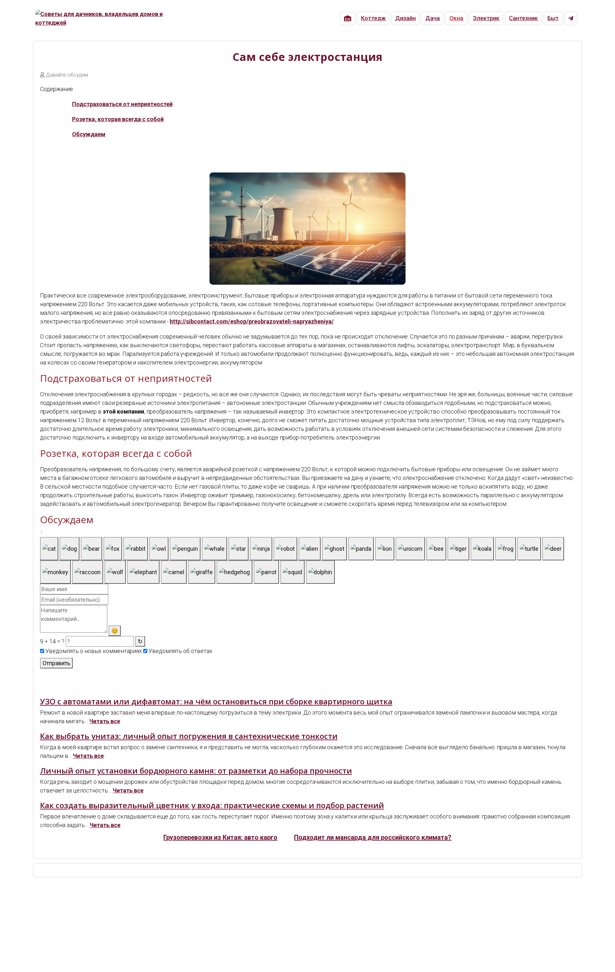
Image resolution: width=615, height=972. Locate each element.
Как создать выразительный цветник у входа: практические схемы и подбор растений (212, 805)
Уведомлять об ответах (179, 651)
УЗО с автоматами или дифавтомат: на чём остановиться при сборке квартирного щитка (216, 701)
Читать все (104, 721)
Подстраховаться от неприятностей (122, 104)
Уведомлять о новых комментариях (93, 651)
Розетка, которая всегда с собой (118, 119)
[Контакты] (571, 18)
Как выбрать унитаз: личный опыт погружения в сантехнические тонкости (189, 736)
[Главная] (348, 18)
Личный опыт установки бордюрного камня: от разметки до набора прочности (196, 770)
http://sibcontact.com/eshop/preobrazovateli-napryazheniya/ (252, 321)
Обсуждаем (88, 134)
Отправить (56, 663)
